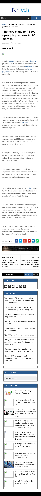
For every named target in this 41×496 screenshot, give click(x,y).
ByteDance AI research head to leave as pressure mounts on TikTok (25, 464)
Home (4, 24)
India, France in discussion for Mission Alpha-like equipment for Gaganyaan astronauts (19, 342)
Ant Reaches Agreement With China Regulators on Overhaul (19, 315)
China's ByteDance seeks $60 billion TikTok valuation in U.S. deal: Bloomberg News (25, 412)
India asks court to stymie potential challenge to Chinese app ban (25, 455)
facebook (28, 274)
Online (11, 61)
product (25, 122)
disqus (35, 274)
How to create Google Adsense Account (23, 392)
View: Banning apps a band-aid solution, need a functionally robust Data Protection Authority (25, 424)
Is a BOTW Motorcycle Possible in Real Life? (24, 482)
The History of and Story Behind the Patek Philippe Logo (25, 402)
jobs (30, 188)
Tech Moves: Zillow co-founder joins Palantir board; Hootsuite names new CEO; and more (19, 300)
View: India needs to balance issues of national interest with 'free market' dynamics (25, 435)
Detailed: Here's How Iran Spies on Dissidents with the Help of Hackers (18, 350)
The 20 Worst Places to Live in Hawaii (19, 335)
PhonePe (32, 61)
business (28, 66)
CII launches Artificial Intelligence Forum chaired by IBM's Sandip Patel (19, 308)
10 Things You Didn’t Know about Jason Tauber (25, 445)
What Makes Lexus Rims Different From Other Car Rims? (25, 474)
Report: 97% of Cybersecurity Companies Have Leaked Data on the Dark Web (19, 358)
